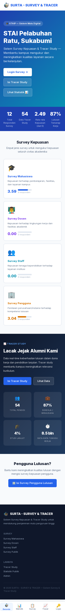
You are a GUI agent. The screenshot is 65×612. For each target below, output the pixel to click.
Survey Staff (10, 547)
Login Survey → (17, 72)
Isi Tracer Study (17, 82)
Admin (6, 575)
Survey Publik (10, 551)
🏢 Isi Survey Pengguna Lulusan (32, 483)
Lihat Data (43, 381)
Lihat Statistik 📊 (17, 92)
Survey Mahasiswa (13, 538)
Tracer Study (10, 567)
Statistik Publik (11, 571)
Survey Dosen (11, 543)
